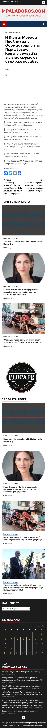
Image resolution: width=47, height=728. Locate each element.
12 (17, 644)
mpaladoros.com (23, 11)
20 (23, 648)
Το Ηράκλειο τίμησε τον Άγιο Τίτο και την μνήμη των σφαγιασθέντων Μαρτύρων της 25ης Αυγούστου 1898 (23, 587)
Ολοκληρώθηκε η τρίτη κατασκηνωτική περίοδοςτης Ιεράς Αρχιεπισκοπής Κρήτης (22, 341)
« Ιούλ (4, 664)
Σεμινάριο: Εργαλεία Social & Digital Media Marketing (21, 672)
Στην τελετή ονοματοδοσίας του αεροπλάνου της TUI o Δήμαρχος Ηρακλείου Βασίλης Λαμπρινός (13, 187)
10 (5, 644)
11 (11, 644)
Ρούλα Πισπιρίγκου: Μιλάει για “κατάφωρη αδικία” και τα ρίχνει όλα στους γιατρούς (34, 185)
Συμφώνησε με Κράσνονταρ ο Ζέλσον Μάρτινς (19, 711)
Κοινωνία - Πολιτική (12, 33)
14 (30, 644)
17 (5, 648)
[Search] (43, 24)
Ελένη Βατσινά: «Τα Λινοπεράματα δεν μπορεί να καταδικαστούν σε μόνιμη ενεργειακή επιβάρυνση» (21, 292)
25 (11, 653)
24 (5, 653)
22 (36, 648)
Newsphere (27, 725)
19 (17, 648)
